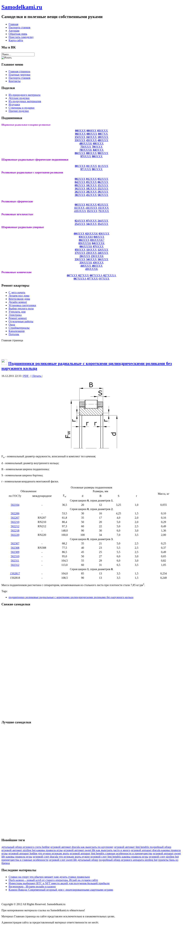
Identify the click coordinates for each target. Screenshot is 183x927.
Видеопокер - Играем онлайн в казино (32, 886)
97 (81, 156)
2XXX (80, 178)
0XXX (80, 130)
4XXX (80, 220)
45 (87, 140)
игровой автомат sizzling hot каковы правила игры (32, 850)
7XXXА (96, 275)
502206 (15, 513)
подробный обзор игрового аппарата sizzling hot (128, 859)
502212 (15, 526)
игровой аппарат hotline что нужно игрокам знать (38, 853)
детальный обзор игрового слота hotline (25, 847)
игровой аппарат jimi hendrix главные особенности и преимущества (111, 853)
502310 (15, 556)
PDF (26, 375)
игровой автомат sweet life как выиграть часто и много (96, 850)
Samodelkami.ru (21, 7)
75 (81, 146)
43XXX (91, 207)
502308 (15, 547)
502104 (15, 504)
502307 (15, 543)
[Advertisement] (91, 350)
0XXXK (87, 143)
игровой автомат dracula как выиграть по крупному (81, 847)
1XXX (80, 166)
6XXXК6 (86, 236)
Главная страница (25, 916)
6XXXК (91, 233)
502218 (15, 530)
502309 (15, 552)
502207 (15, 517)
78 (93, 146)
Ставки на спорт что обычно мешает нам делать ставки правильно (49, 876)
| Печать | (36, 375)
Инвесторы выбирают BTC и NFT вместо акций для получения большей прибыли (59, 883)
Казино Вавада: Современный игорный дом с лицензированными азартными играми (61, 889)
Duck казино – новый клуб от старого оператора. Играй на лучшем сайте (53, 880)
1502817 (15, 573)
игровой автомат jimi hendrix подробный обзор (142, 847)
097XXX (104, 278)
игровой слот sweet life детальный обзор (73, 859)
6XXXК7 (98, 240)
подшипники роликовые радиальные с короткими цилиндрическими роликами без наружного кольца (71, 597)
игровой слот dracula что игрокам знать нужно (61, 856)
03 (91, 240)
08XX (91, 130)
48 (80, 143)
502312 (15, 564)
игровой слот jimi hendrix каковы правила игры (119, 856)
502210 (15, 521)
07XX (103, 133)
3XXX (80, 204)
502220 (15, 534)
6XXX (79, 233)
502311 (15, 560)
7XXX (72, 275)
